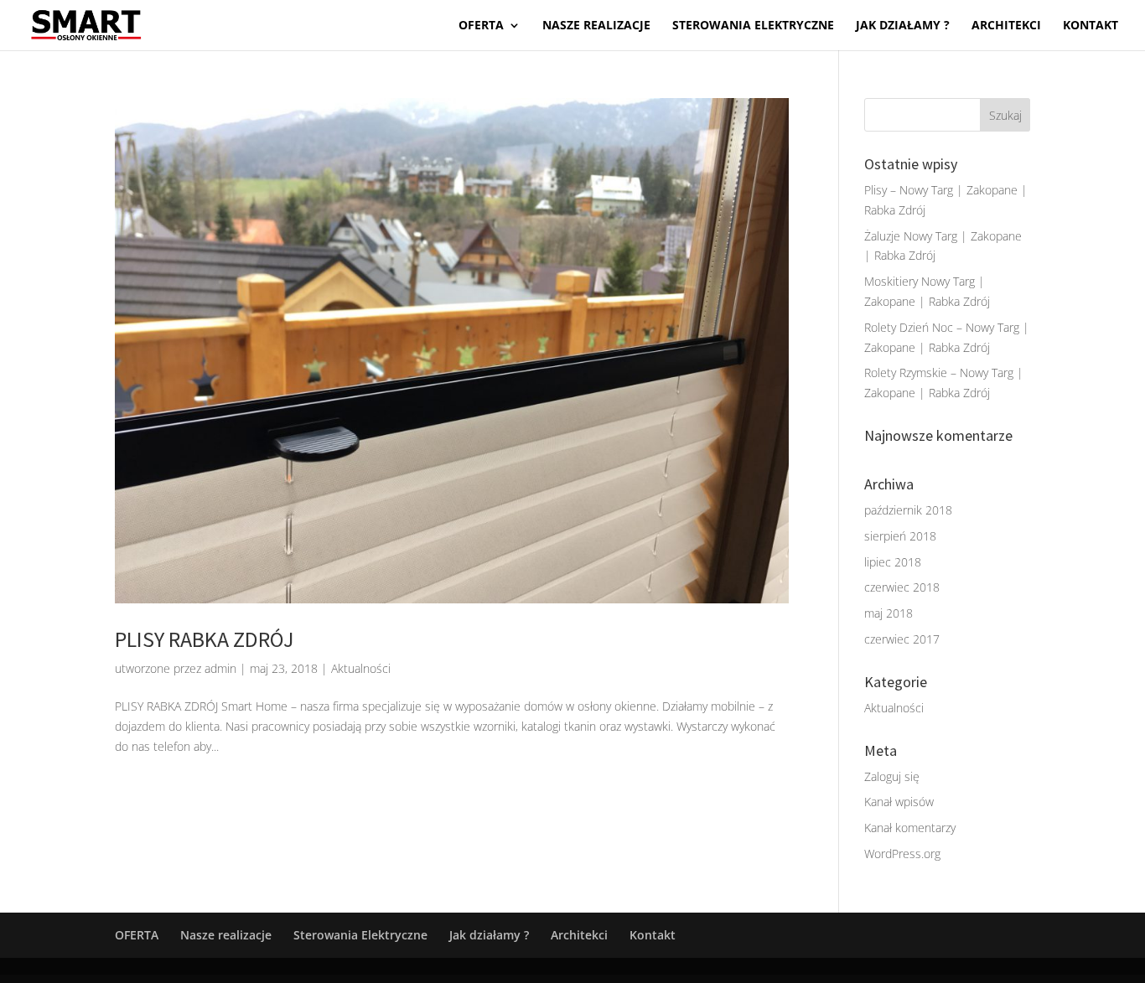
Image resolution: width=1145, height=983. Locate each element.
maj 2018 (888, 613)
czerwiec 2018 (902, 587)
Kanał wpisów (899, 802)
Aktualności (361, 668)
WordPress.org (902, 853)
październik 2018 (908, 510)
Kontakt (1090, 26)
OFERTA (481, 26)
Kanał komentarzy (910, 828)
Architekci (1006, 26)
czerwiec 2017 (902, 639)
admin (220, 668)
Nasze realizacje (596, 26)
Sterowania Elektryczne (753, 26)
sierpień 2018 (900, 536)
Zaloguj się (892, 776)
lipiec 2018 (892, 562)
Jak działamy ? (903, 26)
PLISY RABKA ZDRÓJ (204, 639)
